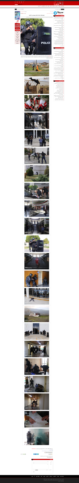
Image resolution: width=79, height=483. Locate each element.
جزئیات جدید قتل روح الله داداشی (60, 91)
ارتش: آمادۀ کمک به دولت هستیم (59, 39)
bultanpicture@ (34, 448)
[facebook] (23, 2)
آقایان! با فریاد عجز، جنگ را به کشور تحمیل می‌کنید (59, 78)
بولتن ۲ (59, 6)
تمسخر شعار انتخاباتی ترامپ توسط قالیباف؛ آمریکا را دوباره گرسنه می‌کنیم (59, 21)
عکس (49, 13)
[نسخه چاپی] (20, 13)
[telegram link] (36, 454)
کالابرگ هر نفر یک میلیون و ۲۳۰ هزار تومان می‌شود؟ (59, 56)
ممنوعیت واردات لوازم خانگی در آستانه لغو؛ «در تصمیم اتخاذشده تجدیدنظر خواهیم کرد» (58, 41)
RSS (44, 479)
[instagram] (21, 2)
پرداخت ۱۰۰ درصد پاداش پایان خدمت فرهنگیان (58, 95)
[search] (16, 9)
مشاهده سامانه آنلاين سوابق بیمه (60, 86)
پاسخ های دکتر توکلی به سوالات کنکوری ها (59, 99)
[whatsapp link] (38, 454)
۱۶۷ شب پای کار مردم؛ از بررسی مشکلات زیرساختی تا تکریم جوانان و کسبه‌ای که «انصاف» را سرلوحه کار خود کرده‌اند (58, 73)
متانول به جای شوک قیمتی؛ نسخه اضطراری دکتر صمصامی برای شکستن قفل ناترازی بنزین (58, 54)
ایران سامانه (59, 481)
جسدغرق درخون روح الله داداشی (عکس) (59, 98)
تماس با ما (24, 0)
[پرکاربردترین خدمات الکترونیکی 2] (17, 15)
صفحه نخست (62, 6)
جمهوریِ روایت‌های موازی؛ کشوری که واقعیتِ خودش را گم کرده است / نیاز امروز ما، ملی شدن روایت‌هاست (58, 76)
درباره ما (22, 0)
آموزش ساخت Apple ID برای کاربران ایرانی (59, 92)
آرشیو (58, 479)
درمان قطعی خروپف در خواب (17, 41)
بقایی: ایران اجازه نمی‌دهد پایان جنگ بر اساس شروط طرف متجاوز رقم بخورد (58, 37)
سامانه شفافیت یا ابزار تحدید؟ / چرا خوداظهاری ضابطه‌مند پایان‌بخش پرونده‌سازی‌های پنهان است (58, 44)
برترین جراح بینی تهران (17, 32)
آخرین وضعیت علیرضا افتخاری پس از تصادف (58, 67)
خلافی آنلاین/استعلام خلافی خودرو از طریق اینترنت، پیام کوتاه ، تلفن (59, 97)
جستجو (56, 479)
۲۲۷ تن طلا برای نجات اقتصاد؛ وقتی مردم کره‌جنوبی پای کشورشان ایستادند (59, 62)
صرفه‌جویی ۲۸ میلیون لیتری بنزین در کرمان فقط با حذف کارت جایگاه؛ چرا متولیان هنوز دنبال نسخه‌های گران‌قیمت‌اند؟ (58, 34)
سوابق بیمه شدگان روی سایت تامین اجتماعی (58, 83)
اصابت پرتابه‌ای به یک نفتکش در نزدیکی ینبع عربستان (59, 24)
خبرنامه (18, 0)
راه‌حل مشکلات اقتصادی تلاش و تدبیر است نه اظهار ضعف (58, 66)
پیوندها (20, 0)
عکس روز (48, 13)
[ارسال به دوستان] (21, 13)
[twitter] (17, 2)
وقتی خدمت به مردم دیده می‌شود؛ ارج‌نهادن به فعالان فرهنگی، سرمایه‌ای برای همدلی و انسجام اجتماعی (58, 18)
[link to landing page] (60, 3)
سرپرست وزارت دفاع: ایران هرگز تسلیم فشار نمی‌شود (58, 64)
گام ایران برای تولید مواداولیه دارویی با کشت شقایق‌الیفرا (58, 70)
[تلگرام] (58, 13)
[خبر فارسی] (17, 25)
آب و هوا (16, 0)
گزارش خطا (50, 454)
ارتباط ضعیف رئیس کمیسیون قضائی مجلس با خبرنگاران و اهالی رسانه (58, 52)
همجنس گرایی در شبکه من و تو (60, 84)
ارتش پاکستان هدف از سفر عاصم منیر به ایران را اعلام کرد (58, 26)
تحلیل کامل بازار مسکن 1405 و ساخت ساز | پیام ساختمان (58, 50)
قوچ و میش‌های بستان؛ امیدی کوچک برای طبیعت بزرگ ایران (59, 30)
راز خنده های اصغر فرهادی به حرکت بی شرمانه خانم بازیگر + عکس (58, 94)
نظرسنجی (51, 479)
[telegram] (19, 2)
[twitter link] (34, 454)
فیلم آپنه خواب (17, 39)
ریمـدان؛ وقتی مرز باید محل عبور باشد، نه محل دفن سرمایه (58, 58)
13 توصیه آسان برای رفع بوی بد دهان (59, 85)
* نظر (50, 464)
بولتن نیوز (49, 55)
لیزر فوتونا (17, 43)
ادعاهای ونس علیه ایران (60, 38)
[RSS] (15, 2)
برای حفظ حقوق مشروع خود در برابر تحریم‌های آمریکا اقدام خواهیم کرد (58, 32)
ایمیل (50, 462)
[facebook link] (35, 454)
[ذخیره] (22, 13)
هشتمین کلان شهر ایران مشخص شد (59, 82)
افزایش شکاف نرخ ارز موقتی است (60, 22)
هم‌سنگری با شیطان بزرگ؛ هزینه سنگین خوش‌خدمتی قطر (59, 60)
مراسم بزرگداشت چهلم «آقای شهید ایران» (57, 9)
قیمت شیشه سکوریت (17, 35)
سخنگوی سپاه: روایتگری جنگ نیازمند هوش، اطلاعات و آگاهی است (59, 28)
